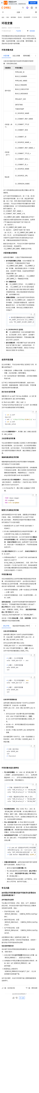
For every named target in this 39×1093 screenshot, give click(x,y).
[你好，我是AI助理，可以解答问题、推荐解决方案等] (27, 7)
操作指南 (13, 17)
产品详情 (18, 31)
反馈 (23, 998)
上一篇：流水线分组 (8, 988)
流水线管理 (27, 17)
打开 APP (33, 3)
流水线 (20, 17)
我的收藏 (32, 31)
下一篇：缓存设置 (31, 988)
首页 (3, 17)
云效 (7, 17)
